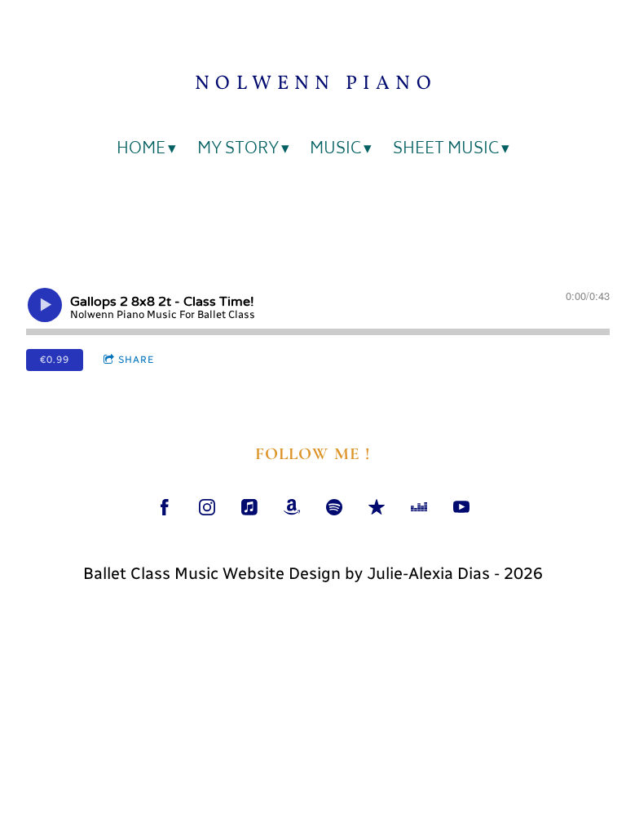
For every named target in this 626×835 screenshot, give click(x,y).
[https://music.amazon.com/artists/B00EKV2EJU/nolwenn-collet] (292, 507)
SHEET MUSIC (446, 150)
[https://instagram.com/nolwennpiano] (207, 507)
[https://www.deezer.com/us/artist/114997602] (419, 507)
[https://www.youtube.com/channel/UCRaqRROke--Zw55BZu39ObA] (461, 507)
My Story (238, 150)
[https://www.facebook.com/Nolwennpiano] (164, 507)
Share (136, 359)
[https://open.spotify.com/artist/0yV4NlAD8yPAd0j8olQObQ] (334, 507)
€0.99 (54, 359)
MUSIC (335, 150)
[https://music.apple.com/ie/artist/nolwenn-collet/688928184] (249, 507)
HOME (141, 150)
